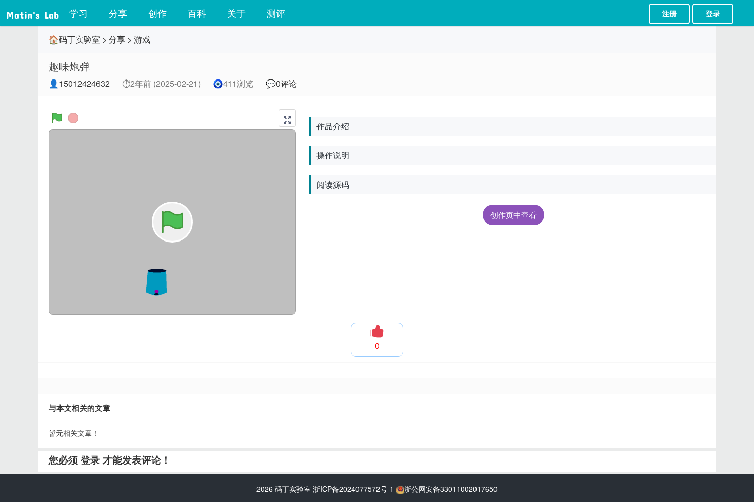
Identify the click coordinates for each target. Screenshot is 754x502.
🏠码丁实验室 (74, 39)
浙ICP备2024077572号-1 (353, 489)
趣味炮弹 (69, 65)
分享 (118, 12)
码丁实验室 (293, 489)
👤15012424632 (79, 83)
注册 (669, 14)
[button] (287, 118)
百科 (197, 12)
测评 (276, 12)
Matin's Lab (32, 13)
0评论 (286, 83)
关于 (236, 12)
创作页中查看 (513, 214)
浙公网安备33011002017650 (451, 489)
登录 (713, 14)
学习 (78, 12)
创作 (157, 12)
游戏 (142, 39)
